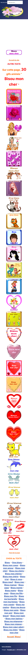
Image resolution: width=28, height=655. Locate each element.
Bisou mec (19, 582)
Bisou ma (15, 607)
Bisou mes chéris (10, 576)
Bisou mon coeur (10, 565)
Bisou (7, 562)
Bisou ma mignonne (13, 621)
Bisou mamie (16, 588)
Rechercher (4, 2)
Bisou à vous (16, 579)
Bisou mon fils (10, 596)
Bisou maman (10, 585)
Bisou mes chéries (13, 574)
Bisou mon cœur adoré (13, 627)
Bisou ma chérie (16, 571)
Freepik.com (11, 649)
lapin (23, 616)
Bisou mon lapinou (14, 618)
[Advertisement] (14, 34)
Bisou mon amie (11, 610)
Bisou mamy (10, 590)
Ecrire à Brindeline (6, 646)
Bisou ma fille (16, 593)
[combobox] (15, 2)
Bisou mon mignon (13, 624)
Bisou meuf (8, 582)
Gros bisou (17, 562)
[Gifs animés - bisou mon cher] (14, 52)
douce (22, 607)
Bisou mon (15, 616)
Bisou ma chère (11, 630)
